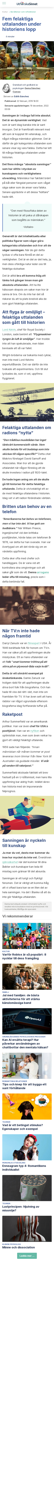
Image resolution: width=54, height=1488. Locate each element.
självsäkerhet (10, 862)
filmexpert (34, 643)
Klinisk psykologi (11, 1244)
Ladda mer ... (27, 1255)
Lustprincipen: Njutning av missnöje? (20, 1208)
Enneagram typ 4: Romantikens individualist (24, 1167)
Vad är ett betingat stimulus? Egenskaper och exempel (22, 1127)
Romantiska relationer (14, 1081)
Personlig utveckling (13, 1163)
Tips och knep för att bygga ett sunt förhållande (24, 1086)
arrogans (43, 572)
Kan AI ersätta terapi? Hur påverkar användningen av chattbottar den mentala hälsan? (25, 1043)
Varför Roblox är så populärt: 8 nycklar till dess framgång (24, 956)
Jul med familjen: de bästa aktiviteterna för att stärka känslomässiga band (21, 999)
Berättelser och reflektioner (23, 12)
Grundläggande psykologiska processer (23, 1037)
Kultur (5, 12)
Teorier (6, 1122)
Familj (5, 992)
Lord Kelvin (9, 329)
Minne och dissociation (18, 1247)
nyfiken (34, 730)
